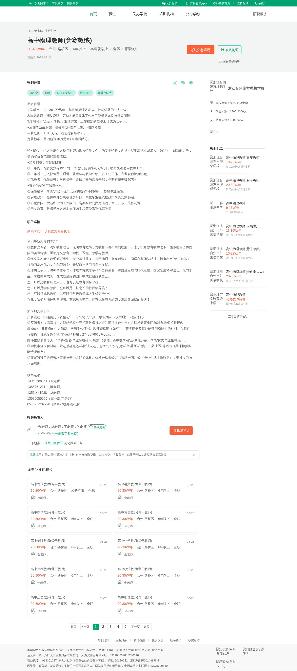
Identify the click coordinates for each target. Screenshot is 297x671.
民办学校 (140, 14)
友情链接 (139, 640)
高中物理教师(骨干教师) (48, 540)
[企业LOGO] (49, 14)
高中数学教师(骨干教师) (48, 512)
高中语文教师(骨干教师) (135, 484)
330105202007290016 (124, 655)
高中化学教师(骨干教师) (135, 540)
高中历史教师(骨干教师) (48, 597)
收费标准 (242, 3)
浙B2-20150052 (117, 660)
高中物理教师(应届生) (241, 226)
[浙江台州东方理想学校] (218, 88)
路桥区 (58, 443)
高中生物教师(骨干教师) (48, 569)
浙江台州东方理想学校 (42, 30)
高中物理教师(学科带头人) (245, 272)
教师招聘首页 (221, 3)
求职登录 (57, 3)
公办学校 (193, 14)
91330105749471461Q (57, 660)
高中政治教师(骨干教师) (135, 569)
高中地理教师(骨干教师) (135, 597)
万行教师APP (196, 3)
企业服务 (121, 640)
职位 (112, 14)
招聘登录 (72, 3)
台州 (47, 443)
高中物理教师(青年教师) (243, 157)
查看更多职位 (238, 316)
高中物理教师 (235, 203)
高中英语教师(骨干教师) (135, 512)
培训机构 (166, 14)
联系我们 (260, 3)
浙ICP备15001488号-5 (144, 660)
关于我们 (103, 640)
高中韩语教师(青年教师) (48, 484)
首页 (93, 14)
